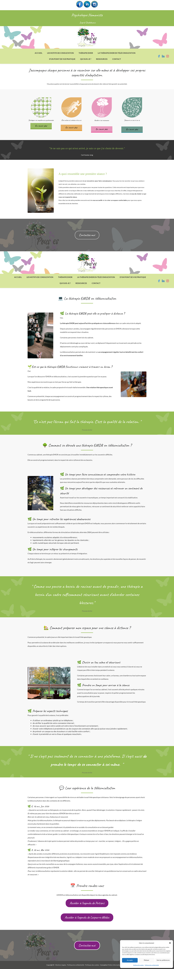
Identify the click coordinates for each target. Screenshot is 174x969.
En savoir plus (41, 125)
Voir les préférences (163, 960)
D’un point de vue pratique (62, 59)
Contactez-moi (87, 235)
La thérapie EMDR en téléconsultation (116, 53)
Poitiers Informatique (114, 965)
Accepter (130, 960)
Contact (116, 59)
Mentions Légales (60, 965)
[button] (170, 943)
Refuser (146, 960)
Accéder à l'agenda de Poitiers (87, 903)
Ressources (101, 59)
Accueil (38, 53)
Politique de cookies (138, 965)
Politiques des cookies (92, 965)
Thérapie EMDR (86, 53)
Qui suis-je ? (85, 59)
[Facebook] (79, 4)
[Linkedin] (87, 4)
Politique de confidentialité (152, 965)
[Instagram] (94, 4)
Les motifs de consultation (60, 53)
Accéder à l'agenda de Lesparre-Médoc (87, 917)
